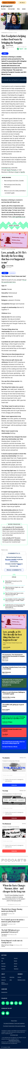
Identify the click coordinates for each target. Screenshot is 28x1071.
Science (3, 968)
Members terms (21, 979)
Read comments (14, 570)
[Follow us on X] (8, 1004)
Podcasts (4, 32)
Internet (3, 963)
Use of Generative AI (4, 983)
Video (2, 958)
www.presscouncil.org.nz (14, 1040)
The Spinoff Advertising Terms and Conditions (14, 1026)
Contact (3, 977)
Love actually (9, 265)
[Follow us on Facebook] (3, 1004)
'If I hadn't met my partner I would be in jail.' (14, 540)
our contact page (14, 1035)
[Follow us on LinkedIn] (21, 1004)
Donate (19, 977)
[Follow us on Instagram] (16, 1004)
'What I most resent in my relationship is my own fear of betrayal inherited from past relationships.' (13, 531)
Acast (17, 172)
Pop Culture (11, 9)
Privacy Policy (14, 1020)
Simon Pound (9, 45)
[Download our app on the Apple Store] (3, 1014)
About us (3, 979)
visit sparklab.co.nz (18, 217)
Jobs (11, 979)
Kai (2, 960)
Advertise (12, 977)
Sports (15, 963)
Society (3, 249)
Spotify (22, 172)
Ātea (18, 9)
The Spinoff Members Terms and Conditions (14, 1023)
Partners (3, 966)
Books (24, 9)
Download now (5, 167)
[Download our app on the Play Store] (8, 1014)
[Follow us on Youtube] (12, 1004)
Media (15, 966)
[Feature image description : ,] (14, 873)
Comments (12, 273)
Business (16, 968)
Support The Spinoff (8, 2)
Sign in (23, 2)
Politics (3, 9)
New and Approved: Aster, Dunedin (14, 180)
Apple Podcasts (11, 170)
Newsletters (4, 992)
